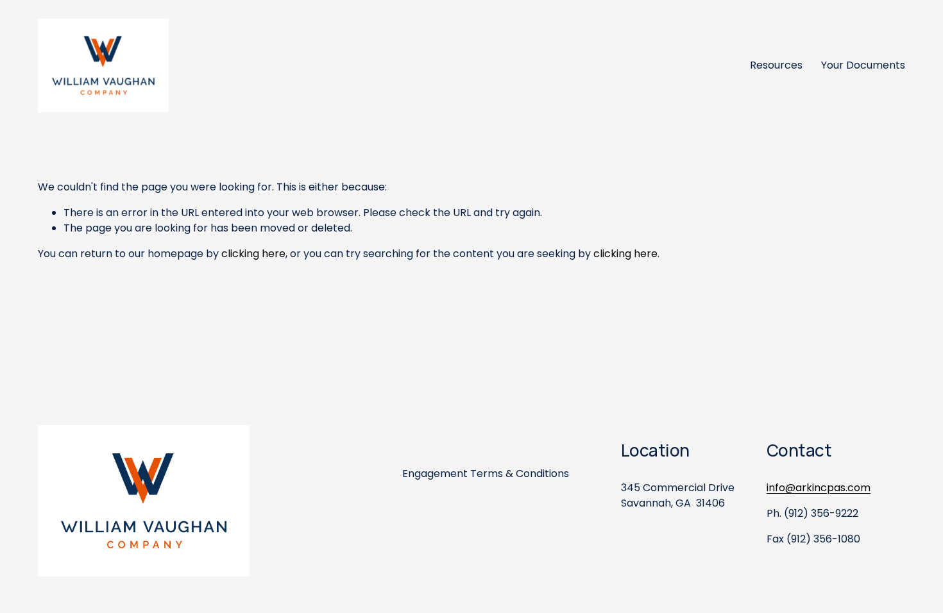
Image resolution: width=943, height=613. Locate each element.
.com (858, 487)
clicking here (253, 253)
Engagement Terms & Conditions (485, 473)
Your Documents (863, 65)
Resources (776, 65)
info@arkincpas (806, 487)
